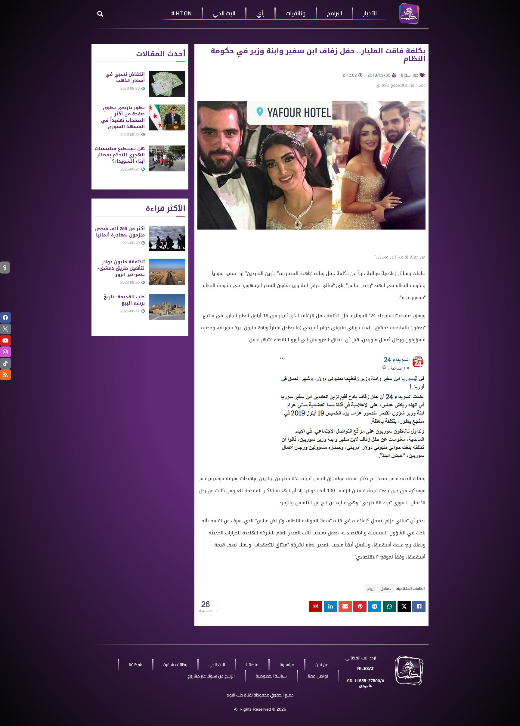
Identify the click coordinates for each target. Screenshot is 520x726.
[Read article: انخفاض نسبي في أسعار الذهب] (167, 84)
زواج (370, 588)
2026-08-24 (130, 169)
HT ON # (181, 13)
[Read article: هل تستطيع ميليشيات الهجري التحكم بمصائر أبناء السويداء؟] (167, 158)
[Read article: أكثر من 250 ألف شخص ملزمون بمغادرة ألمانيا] (167, 239)
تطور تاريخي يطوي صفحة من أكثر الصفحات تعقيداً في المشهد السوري (123, 117)
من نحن (322, 664)
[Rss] (5, 374)
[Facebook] (5, 317)
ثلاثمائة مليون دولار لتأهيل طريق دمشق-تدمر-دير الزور (121, 268)
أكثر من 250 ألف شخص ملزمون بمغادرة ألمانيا (120, 231)
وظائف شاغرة (175, 664)
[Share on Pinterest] (360, 606)
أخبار (416, 75)
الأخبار (370, 13)
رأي (260, 13)
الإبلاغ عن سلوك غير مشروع (211, 676)
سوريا (406, 75)
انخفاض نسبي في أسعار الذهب (125, 77)
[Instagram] (5, 351)
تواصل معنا (318, 676)
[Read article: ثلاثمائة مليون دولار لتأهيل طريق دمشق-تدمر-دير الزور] (167, 272)
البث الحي (224, 13)
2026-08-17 (130, 311)
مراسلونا (287, 664)
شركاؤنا (135, 664)
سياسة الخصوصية (271, 676)
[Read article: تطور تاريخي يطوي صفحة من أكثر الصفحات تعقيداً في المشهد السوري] (167, 117)
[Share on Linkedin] (330, 606)
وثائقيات (296, 13)
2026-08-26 (130, 88)
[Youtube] (5, 340)
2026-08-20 (130, 243)
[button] (100, 14)
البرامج (334, 13)
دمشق (385, 588)
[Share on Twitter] (404, 606)
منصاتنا (252, 664)
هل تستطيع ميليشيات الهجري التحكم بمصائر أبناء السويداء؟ (120, 154)
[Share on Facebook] (419, 606)
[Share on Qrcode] (315, 606)
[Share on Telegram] (374, 606)
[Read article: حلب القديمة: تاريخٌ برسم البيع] (167, 307)
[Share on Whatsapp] (389, 606)
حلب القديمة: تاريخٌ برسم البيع (124, 300)
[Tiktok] (5, 363)
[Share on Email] (345, 606)
